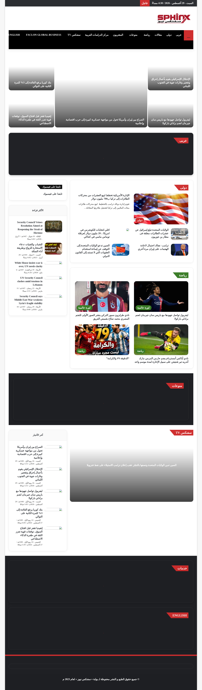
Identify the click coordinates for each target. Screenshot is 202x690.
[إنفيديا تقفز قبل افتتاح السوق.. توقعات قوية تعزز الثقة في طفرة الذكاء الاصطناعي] (31, 109)
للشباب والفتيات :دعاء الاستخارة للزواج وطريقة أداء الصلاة (29, 248)
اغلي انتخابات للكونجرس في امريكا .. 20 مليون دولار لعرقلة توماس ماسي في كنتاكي (94, 233)
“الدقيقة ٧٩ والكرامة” (117, 358)
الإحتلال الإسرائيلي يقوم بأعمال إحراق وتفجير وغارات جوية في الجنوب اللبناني (170, 82)
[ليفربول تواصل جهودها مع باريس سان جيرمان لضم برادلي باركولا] (170, 109)
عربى (179, 34)
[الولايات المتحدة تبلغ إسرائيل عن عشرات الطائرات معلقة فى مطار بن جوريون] (179, 234)
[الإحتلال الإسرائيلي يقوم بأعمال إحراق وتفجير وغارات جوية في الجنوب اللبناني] (170, 72)
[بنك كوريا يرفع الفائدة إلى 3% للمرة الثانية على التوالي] (31, 72)
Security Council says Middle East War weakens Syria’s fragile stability (28, 300)
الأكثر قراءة (37, 210)
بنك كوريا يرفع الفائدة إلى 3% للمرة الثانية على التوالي (29, 513)
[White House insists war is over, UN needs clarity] (53, 267)
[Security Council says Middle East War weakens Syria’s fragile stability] (53, 300)
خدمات (182, 568)
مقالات (158, 34)
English (14, 34)
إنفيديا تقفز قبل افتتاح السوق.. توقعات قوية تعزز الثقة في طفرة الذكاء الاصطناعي (31, 120)
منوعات (133, 34)
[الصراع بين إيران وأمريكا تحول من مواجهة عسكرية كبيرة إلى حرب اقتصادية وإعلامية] (101, 90)
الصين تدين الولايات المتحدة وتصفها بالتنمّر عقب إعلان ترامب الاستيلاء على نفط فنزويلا (131, 465)
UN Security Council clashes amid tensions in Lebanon (29, 281)
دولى (169, 34)
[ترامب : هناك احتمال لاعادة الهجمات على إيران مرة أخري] (179, 250)
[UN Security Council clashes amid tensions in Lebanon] (53, 282)
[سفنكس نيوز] (173, 18)
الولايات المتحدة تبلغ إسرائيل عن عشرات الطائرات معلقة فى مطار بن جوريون (152, 233)
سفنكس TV (74, 34)
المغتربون (118, 34)
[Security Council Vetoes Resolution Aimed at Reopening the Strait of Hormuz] (53, 226)
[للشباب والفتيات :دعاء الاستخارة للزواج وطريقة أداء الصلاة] (53, 249)
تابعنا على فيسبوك (52, 193)
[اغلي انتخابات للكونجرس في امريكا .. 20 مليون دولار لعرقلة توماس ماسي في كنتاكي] (127, 229)
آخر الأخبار (38, 435)
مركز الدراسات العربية (97, 34)
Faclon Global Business (43, 34)
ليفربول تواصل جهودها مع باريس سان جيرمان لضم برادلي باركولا (29, 494)
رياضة (147, 34)
